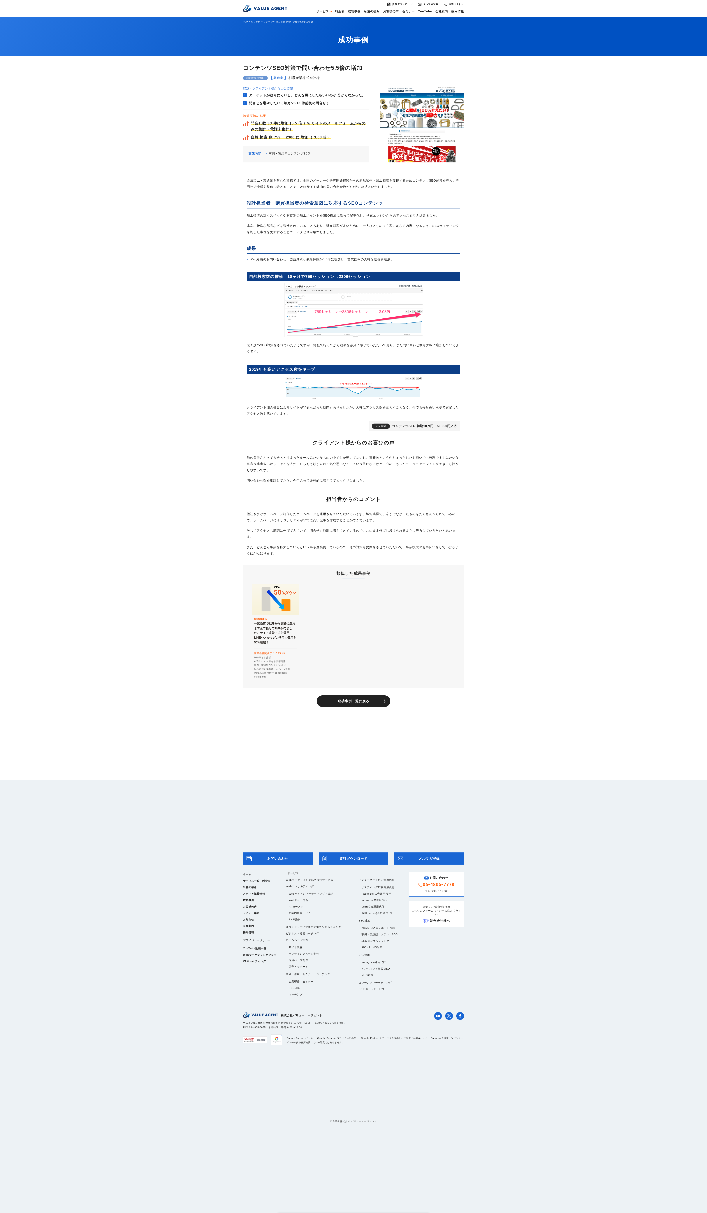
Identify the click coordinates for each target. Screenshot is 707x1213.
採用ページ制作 (298, 960)
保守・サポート (298, 966)
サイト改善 (296, 947)
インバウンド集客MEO (375, 968)
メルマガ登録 (430, 4)
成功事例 (354, 11)
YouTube (425, 11)
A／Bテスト (296, 906)
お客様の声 (391, 11)
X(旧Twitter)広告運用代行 (377, 913)
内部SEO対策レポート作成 (378, 927)
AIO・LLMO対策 (372, 947)
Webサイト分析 (298, 900)
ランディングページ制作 (304, 953)
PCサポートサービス (372, 989)
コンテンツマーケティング (375, 982)
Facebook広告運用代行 (376, 893)
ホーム (247, 874)
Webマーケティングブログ (260, 954)
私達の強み (372, 11)
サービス (322, 11)
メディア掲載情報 (254, 893)
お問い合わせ (456, 4)
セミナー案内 (251, 913)
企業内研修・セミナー (302, 913)
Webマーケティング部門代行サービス (309, 879)
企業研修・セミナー (301, 981)
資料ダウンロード (402, 4)
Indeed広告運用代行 (374, 900)
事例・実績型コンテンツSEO (289, 153)
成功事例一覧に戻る (353, 701)
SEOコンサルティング (375, 940)
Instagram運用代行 (373, 962)
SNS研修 (294, 919)
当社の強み (250, 887)
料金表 (339, 11)
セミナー (408, 11)
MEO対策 (367, 975)
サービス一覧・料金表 (257, 880)
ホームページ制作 (297, 939)
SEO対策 (364, 920)
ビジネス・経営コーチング (302, 933)
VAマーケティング (254, 961)
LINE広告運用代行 (372, 906)
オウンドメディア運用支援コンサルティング (313, 927)
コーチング (296, 994)
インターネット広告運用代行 (377, 879)
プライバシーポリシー (257, 940)
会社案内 (441, 11)
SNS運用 (364, 954)
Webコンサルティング (300, 886)
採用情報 (457, 11)
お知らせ (248, 919)
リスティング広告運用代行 (378, 887)
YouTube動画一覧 (254, 948)
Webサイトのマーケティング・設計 (311, 893)
